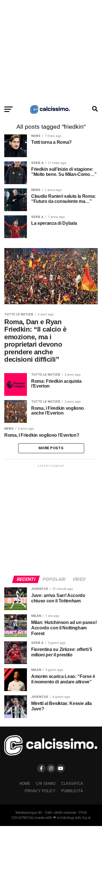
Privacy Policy (40, 791)
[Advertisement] (51, 51)
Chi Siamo (46, 783)
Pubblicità (72, 791)
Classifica (72, 783)
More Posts (51, 448)
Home (24, 783)
